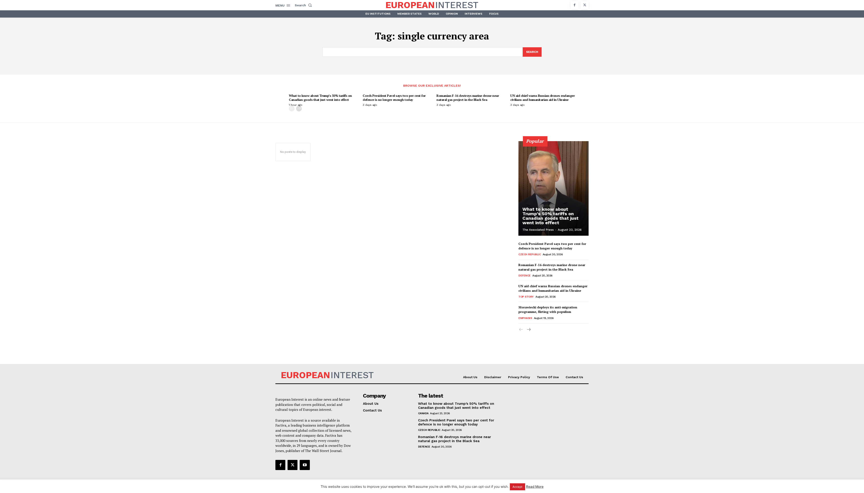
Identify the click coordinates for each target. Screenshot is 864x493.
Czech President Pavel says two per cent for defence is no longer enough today (394, 97)
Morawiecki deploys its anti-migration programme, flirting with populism (547, 309)
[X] (585, 5)
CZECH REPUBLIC (529, 254)
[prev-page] (292, 108)
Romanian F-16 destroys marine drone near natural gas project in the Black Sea (467, 97)
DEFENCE (524, 275)
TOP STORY (526, 296)
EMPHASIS (525, 318)
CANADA (423, 413)
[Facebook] (574, 5)
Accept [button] (517, 486)
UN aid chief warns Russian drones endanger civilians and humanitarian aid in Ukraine (542, 97)
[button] (304, 5)
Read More (535, 486)
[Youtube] (305, 465)
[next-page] (299, 108)
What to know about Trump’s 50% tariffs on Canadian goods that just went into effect (320, 97)
